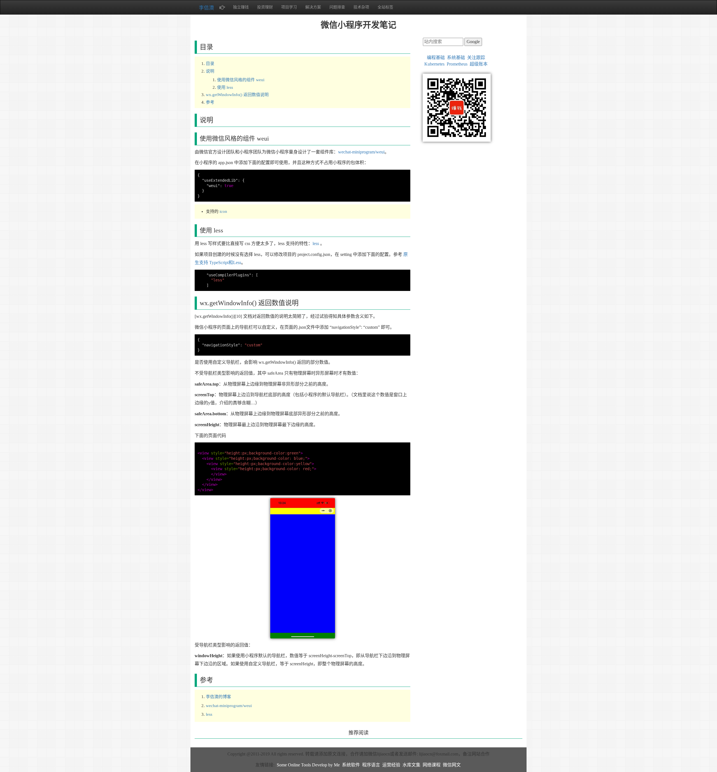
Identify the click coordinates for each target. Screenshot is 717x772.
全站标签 (385, 7)
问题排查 (337, 7)
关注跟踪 (476, 57)
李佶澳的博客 (218, 696)
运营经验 (391, 764)
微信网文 (452, 764)
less (316, 243)
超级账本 (479, 64)
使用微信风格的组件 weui (240, 80)
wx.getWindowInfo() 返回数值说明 (237, 94)
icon (223, 211)
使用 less (225, 87)
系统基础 (456, 57)
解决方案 (313, 7)
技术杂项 (361, 7)
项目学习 (289, 7)
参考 (210, 102)
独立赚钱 (241, 7)
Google (473, 41)
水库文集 (411, 764)
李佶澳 (206, 8)
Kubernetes (434, 64)
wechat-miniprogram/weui (361, 152)
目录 (210, 63)
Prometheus (457, 64)
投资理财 (265, 7)
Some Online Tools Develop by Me (308, 764)
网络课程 (432, 764)
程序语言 (371, 764)
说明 (210, 71)
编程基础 (436, 57)
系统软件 (351, 764)
